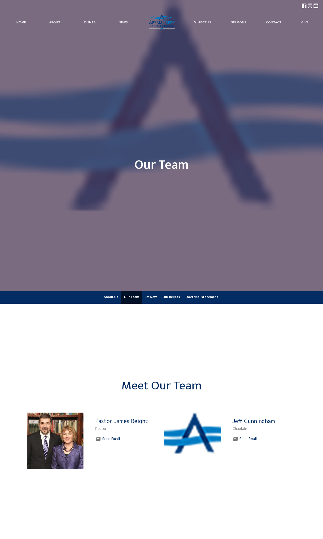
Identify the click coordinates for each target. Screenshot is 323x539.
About (54, 22)
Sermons (238, 22)
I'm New (151, 297)
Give (304, 22)
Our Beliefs (171, 297)
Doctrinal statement (202, 297)
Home (21, 22)
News (123, 22)
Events (90, 22)
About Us (111, 297)
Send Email (111, 438)
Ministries (202, 22)
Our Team (131, 297)
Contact (273, 22)
